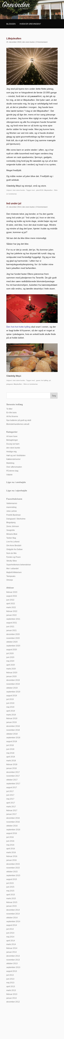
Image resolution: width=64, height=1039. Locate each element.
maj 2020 (10, 661)
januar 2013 (11, 998)
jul (50, 380)
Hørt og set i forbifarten (15, 455)
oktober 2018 (12, 734)
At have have (11, 436)
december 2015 (13, 864)
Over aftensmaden (14, 467)
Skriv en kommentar (30, 384)
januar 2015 (11, 906)
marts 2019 (11, 715)
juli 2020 (10, 653)
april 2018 (10, 757)
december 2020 (13, 634)
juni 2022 (10, 600)
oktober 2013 (12, 963)
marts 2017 (11, 807)
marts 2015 (11, 898)
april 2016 (10, 849)
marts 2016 (11, 852)
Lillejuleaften (13, 38)
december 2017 (13, 772)
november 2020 (13, 638)
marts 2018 (11, 761)
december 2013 (13, 956)
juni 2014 (10, 933)
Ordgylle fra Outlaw (14, 549)
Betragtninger (12, 440)
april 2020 (10, 665)
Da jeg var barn (12, 444)
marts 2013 (11, 990)
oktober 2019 (12, 688)
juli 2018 (10, 745)
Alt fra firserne (12, 416)
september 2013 (13, 967)
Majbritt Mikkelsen (14, 572)
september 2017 (13, 784)
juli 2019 (10, 699)
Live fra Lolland (12, 542)
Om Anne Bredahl (13, 545)
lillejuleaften (48, 190)
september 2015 (13, 875)
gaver (38, 380)
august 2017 (11, 787)
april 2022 (10, 603)
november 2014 (13, 914)
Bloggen (11, 24)
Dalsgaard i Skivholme (15, 519)
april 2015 (10, 895)
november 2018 (13, 730)
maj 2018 (10, 753)
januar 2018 (11, 768)
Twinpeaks (10, 576)
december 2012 (13, 1002)
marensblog (11, 507)
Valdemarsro (11, 503)
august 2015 (11, 879)
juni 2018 (10, 749)
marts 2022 (11, 607)
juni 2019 (10, 703)
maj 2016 (10, 845)
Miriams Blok (11, 534)
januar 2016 (11, 860)
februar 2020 (11, 673)
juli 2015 (10, 883)
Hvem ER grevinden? (30, 24)
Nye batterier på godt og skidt (18, 420)
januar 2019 (11, 722)
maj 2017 (10, 799)
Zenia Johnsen (12, 526)
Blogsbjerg (11, 522)
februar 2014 (11, 948)
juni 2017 (10, 795)
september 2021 (13, 619)
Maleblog (10, 463)
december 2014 (13, 910)
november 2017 (13, 776)
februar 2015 (11, 902)
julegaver (9, 384)
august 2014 (11, 925)
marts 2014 (11, 944)
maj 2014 (10, 937)
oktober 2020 (12, 642)
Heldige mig (11, 452)
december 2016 (13, 818)
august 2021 (11, 623)
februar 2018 (11, 764)
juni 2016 (10, 841)
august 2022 (11, 596)
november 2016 (13, 822)
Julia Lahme (11, 511)
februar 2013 (11, 994)
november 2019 (13, 684)
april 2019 (10, 711)
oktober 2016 (12, 826)
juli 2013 (10, 975)
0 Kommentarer (42, 42)
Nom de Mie (11, 553)
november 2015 (13, 868)
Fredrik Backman (13, 515)
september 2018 (13, 738)
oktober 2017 (12, 780)
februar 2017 (11, 810)
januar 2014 (11, 952)
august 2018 (11, 741)
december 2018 (13, 726)
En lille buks (11, 412)
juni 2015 (10, 887)
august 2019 (11, 696)
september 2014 (13, 921)
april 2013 (10, 986)
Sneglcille (10, 530)
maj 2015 (10, 891)
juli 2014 (10, 929)
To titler (9, 409)
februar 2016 (11, 856)
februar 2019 (11, 718)
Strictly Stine (11, 561)
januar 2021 (11, 630)
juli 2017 (10, 791)
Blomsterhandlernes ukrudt (17, 424)
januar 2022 (11, 615)
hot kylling (44, 380)
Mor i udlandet (12, 568)
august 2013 (11, 971)
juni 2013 (10, 979)
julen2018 (39, 190)
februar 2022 (11, 611)
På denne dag (12, 471)
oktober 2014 (12, 918)
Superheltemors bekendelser (18, 565)
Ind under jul (13, 203)
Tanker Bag (11, 538)
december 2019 (13, 680)
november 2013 (13, 960)
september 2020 (13, 646)
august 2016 (11, 833)
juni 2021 (10, 626)
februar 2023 (11, 592)
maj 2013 (10, 983)
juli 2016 (10, 837)
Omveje (9, 580)
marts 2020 (11, 669)
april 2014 (10, 941)
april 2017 (10, 803)
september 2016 (13, 830)
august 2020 (11, 650)
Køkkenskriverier (13, 459)
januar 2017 (11, 814)
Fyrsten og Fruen (13, 557)
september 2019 (13, 692)
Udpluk (9, 475)
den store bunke (28, 42)
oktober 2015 (12, 872)
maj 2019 (10, 707)
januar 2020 (11, 676)
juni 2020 (10, 657)
